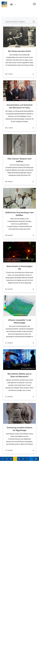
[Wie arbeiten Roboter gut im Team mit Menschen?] (33, 397)
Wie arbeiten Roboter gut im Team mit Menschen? (19, 375)
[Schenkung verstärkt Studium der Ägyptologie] (33, 450)
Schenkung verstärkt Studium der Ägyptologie (19, 428)
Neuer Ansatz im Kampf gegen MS (20, 267)
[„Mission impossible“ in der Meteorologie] (33, 343)
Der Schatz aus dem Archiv (19, 51)
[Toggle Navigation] (34, 4)
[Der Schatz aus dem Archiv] (33, 74)
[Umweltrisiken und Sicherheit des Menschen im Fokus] (33, 128)
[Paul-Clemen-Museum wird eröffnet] (33, 182)
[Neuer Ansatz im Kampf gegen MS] (33, 289)
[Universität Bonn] (4, 4)
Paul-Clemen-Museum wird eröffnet (19, 159)
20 (36, 459)
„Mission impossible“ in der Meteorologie (19, 321)
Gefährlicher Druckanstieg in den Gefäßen (19, 213)
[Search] (34, 21)
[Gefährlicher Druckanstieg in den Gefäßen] (33, 235)
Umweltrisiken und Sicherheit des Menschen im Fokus (19, 106)
